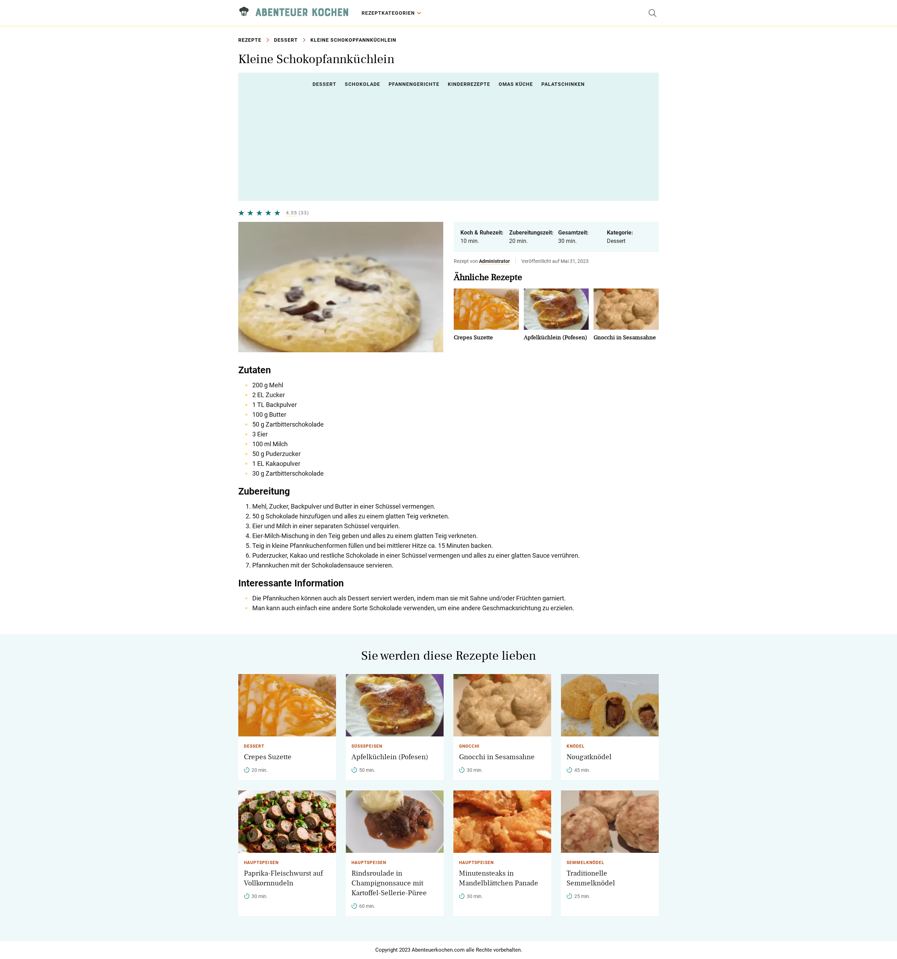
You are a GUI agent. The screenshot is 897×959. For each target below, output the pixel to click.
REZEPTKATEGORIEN (388, 13)
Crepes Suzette (473, 337)
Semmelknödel (585, 862)
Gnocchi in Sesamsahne (625, 337)
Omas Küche (516, 84)
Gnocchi (469, 746)
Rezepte (249, 40)
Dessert (286, 40)
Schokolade (362, 84)
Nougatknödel (589, 757)
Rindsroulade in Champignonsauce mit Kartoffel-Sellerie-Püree (389, 883)
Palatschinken (563, 84)
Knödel (576, 746)
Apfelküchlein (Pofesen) (555, 337)
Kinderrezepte (469, 84)
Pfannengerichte (414, 84)
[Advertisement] (448, 144)
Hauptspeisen (261, 862)
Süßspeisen (366, 746)
